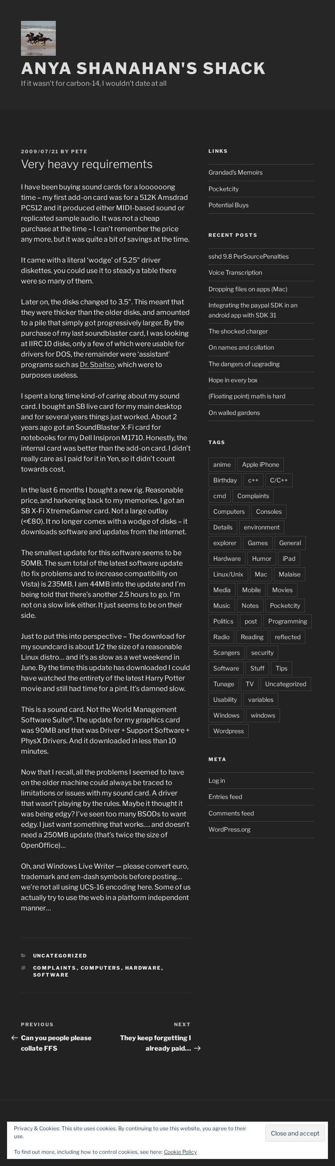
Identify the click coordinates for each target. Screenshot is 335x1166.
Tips (281, 668)
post (251, 621)
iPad (289, 558)
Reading (252, 636)
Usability (225, 699)
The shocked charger (238, 331)
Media (222, 589)
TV (250, 683)
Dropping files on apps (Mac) (248, 289)
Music (221, 605)
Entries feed (225, 796)
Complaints (55, 968)
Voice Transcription (235, 272)
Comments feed (231, 813)
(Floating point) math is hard (247, 396)
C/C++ (279, 480)
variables (260, 699)
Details (222, 527)
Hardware (143, 968)
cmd (219, 495)
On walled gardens (234, 412)
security (262, 652)
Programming (287, 621)
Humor (261, 558)
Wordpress (228, 731)
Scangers (226, 652)
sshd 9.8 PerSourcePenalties (249, 256)
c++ (253, 480)
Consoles (269, 511)
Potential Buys (229, 205)
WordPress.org (229, 829)
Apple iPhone (260, 464)
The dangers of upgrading (244, 363)
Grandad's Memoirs (236, 172)
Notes (250, 605)
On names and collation (241, 347)
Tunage (223, 683)
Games (258, 542)
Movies (282, 589)
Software (51, 975)
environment (262, 527)
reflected (288, 636)
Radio (221, 636)
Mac (261, 574)
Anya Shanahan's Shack (143, 68)
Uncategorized (285, 683)
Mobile (251, 589)
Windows (226, 715)
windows (263, 715)
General (290, 542)
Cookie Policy (180, 1152)
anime (222, 464)
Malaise (290, 574)
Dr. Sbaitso (97, 365)
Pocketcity (224, 188)
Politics (223, 621)
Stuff (257, 668)
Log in (217, 780)
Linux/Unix (228, 574)
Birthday (225, 480)
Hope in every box (233, 380)
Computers (101, 968)
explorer (224, 542)
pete (79, 151)
